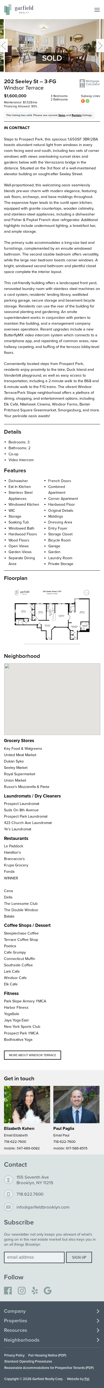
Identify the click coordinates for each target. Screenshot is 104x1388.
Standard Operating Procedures (28, 1361)
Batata (9, 916)
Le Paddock (13, 846)
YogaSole (11, 1013)
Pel (87, 1378)
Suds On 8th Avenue (21, 810)
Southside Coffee (18, 965)
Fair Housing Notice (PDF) (47, 1355)
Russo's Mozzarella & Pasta (26, 786)
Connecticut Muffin (19, 958)
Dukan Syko (14, 761)
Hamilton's (12, 852)
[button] (89, 83)
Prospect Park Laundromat (25, 816)
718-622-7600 (15, 1141)
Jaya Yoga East (16, 1020)
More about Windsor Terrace (32, 1055)
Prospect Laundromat (21, 803)
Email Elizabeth (16, 1135)
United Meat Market (20, 754)
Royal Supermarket (19, 774)
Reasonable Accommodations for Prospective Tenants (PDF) (49, 1367)
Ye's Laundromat (17, 829)
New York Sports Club (22, 1026)
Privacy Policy (14, 1355)
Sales (61, 115)
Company (15, 1311)
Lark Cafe (12, 971)
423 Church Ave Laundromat (28, 822)
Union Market (15, 780)
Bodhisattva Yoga (18, 1039)
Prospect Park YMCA (21, 1033)
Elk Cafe (11, 984)
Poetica (10, 946)
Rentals (77, 115)
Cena (8, 890)
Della (8, 897)
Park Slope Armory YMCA (25, 1001)
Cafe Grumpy (15, 952)
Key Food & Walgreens (23, 748)
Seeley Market (15, 767)
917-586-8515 (76, 1148)
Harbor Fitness (16, 1007)
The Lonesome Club (21, 903)
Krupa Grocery (16, 865)
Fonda (9, 871)
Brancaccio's (14, 858)
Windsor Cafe (15, 977)
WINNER (11, 878)
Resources (15, 1330)
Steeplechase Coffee (21, 933)
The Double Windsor (21, 910)
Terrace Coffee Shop (21, 939)
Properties (15, 1321)
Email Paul (61, 1135)
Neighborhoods (21, 1340)
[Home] (18, 9)
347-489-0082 (28, 1148)
